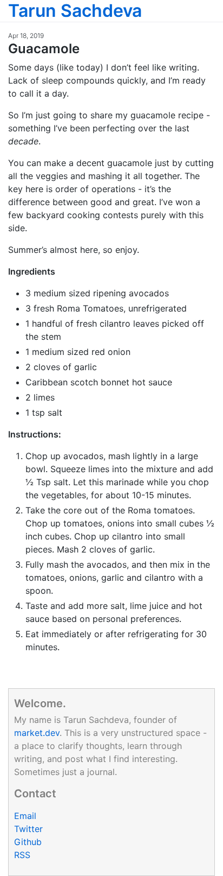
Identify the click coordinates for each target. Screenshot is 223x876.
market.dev (37, 732)
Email (25, 815)
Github (28, 841)
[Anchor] (86, 47)
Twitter (28, 828)
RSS (22, 854)
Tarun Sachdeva (75, 10)
